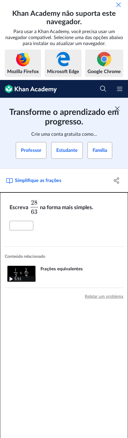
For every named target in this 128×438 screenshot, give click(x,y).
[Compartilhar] (117, 180)
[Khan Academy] (28, 89)
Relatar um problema (104, 296)
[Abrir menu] (119, 88)
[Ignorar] (118, 5)
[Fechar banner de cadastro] (117, 109)
